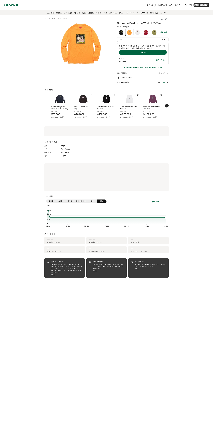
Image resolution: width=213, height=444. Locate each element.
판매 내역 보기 (157, 201)
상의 (53, 19)
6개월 (70, 201)
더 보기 (66, 274)
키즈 (105, 12)
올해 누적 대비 (81, 201)
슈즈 (121, 12)
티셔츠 (59, 19)
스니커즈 (113, 12)
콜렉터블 (144, 12)
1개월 (51, 201)
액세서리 (134, 12)
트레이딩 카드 (156, 12)
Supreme (65, 19)
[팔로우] (162, 19)
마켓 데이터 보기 (160, 60)
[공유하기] (166, 19)
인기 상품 (68, 12)
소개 (171, 5)
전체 (52, 12)
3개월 (60, 201)
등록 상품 (150, 5)
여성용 (99, 12)
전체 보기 (163, 32)
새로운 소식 (162, 5)
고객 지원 (178, 5)
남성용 (91, 12)
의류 (127, 12)
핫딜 (84, 12)
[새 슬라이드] (167, 106)
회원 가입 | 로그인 (201, 5)
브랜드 (59, 12)
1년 (92, 201)
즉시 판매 (188, 5)
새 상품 (77, 12)
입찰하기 (142, 52)
